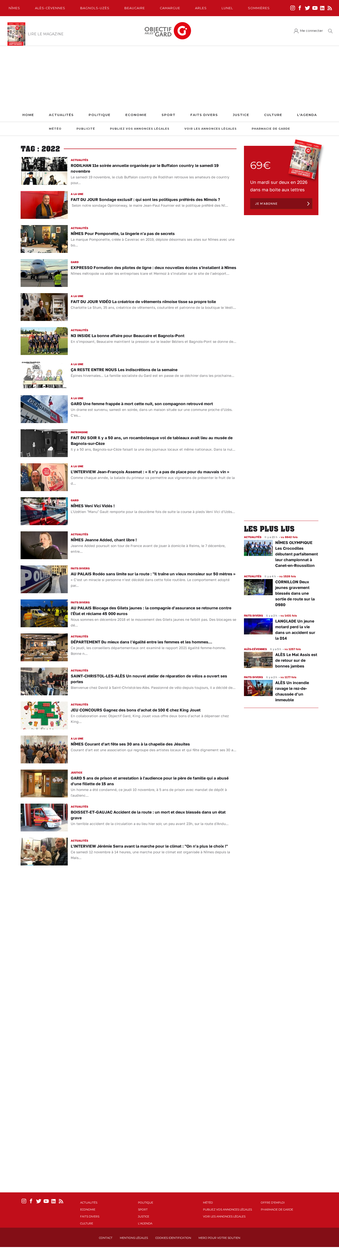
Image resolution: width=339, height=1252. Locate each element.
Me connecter (311, 31)
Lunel (227, 8)
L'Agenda (307, 115)
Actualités (61, 115)
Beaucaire (134, 8)
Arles (201, 8)
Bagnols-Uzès (94, 8)
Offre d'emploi (273, 1202)
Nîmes (14, 8)
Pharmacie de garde (271, 128)
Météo (55, 128)
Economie (136, 115)
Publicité (85, 128)
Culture (273, 115)
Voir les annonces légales (210, 128)
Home (28, 115)
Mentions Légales (134, 1238)
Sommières (259, 8)
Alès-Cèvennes (50, 8)
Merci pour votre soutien (219, 1238)
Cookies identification (173, 1238)
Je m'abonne (266, 203)
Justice (241, 115)
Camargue (170, 8)
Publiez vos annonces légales (140, 128)
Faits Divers (204, 115)
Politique (99, 115)
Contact (105, 1238)
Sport (168, 115)
